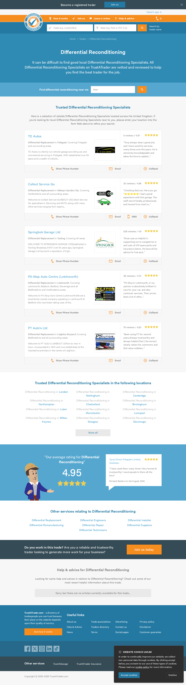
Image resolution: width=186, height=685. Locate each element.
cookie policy (142, 667)
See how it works (43, 631)
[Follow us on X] (35, 649)
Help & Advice (74, 626)
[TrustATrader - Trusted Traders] (33, 17)
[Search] (142, 27)
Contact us (121, 626)
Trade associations (101, 621)
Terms (94, 632)
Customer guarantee (150, 632)
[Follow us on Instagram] (42, 649)
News (70, 632)
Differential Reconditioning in (46, 391)
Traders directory (100, 626)
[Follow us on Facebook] (27, 649)
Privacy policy (147, 621)
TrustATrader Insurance (89, 663)
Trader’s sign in (154, 11)
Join (115, 4)
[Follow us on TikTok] (56, 649)
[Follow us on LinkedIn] (49, 649)
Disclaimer (145, 626)
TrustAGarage (60, 663)
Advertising (121, 621)
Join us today (144, 549)
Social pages (122, 632)
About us (71, 621)
